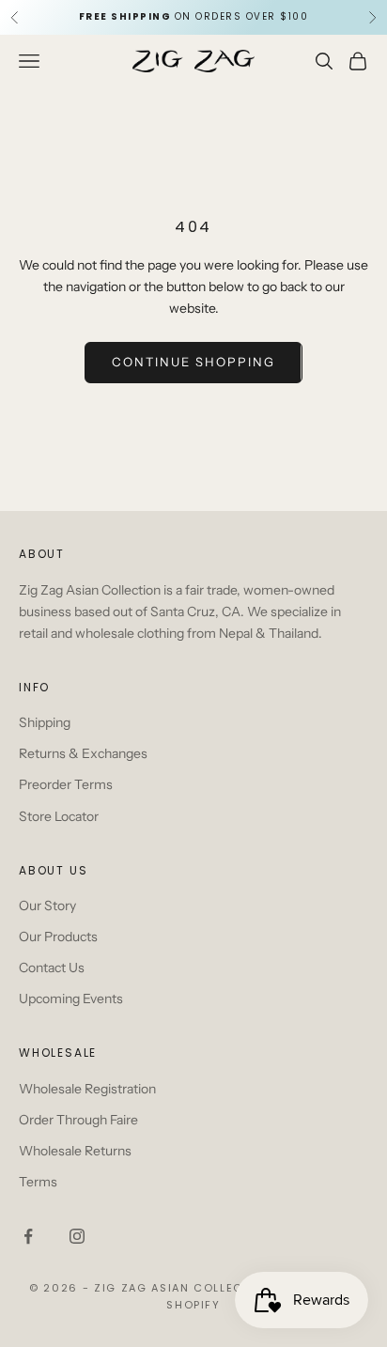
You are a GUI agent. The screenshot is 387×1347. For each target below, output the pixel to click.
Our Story (47, 905)
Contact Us (52, 967)
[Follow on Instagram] (77, 1236)
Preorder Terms (66, 784)
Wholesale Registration (87, 1088)
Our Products (58, 936)
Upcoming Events (71, 998)
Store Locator (59, 816)
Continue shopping (193, 361)
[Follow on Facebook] (28, 1236)
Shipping (44, 722)
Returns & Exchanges (83, 753)
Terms (38, 1181)
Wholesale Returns (75, 1150)
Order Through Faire (78, 1119)
